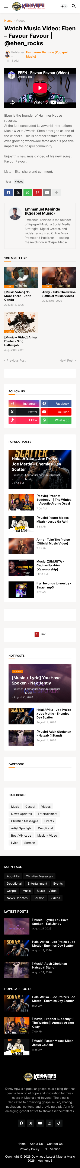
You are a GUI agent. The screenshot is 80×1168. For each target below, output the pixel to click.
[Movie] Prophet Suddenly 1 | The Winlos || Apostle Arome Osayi (53, 499)
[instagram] (49, 1123)
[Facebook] (8, 192)
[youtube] (40, 1123)
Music (15, 806)
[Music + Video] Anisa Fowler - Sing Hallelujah (20, 341)
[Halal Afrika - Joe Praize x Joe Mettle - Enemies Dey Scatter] (21, 716)
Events (49, 821)
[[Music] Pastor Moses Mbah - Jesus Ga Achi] (21, 524)
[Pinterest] (37, 192)
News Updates (21, 814)
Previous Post (16, 360)
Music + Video (47, 835)
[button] (6, 6)
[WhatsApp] (27, 192)
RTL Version (52, 1149)
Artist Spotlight (21, 828)
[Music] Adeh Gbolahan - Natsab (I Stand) (53, 733)
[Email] (47, 192)
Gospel (30, 806)
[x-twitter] (30, 1123)
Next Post (66, 360)
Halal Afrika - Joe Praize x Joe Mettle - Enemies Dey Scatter (53, 713)
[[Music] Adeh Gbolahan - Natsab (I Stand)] (21, 738)
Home (8, 20)
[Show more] (56, 192)
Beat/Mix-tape (21, 835)
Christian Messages (24, 821)
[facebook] (21, 1123)
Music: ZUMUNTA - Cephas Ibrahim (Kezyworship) (50, 565)
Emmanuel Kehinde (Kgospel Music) (42, 211)
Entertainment (47, 814)
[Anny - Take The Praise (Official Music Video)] (21, 546)
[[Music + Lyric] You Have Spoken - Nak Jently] (16, 926)
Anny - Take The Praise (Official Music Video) (59, 294)
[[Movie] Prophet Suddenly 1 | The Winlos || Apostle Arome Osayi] (21, 502)
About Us (13, 876)
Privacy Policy (29, 1149)
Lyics (14, 842)
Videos (20, 20)
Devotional (45, 828)
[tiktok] (59, 1123)
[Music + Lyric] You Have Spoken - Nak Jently (50, 921)
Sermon (29, 842)
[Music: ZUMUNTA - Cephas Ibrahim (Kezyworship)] (21, 568)
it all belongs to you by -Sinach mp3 (53, 585)
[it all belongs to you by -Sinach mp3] (21, 589)
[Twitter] (18, 192)
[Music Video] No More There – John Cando (17, 295)
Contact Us (55, 1143)
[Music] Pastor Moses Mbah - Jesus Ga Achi (52, 519)
